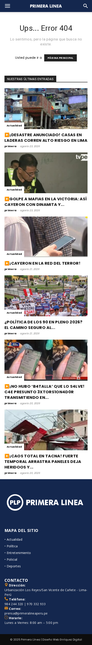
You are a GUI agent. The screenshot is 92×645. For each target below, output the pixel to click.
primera (10, 146)
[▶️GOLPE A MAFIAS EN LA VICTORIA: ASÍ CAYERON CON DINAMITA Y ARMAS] (46, 172)
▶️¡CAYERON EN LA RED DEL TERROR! (42, 263)
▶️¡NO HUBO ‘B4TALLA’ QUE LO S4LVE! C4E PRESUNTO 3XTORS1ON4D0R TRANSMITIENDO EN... (44, 391)
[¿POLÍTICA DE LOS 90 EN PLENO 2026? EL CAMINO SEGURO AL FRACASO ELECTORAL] (46, 295)
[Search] (85, 6)
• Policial (10, 559)
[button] (7, 6)
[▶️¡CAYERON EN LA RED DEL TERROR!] (46, 237)
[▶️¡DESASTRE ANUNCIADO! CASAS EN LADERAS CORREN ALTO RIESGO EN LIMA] (46, 108)
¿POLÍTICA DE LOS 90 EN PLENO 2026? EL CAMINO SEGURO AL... (43, 324)
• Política (11, 546)
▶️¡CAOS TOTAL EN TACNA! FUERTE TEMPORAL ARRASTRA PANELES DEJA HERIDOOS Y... (42, 461)
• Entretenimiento (17, 553)
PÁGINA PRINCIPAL (60, 58)
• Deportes (12, 566)
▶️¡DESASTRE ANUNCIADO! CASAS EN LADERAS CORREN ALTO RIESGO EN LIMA (45, 137)
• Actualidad (13, 539)
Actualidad (14, 125)
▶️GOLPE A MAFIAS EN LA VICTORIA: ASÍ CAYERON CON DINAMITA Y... (45, 201)
